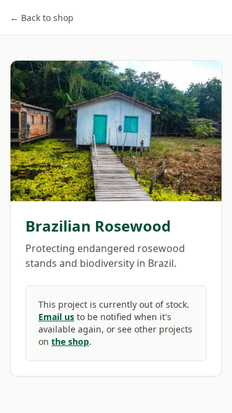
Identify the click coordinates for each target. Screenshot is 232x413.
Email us (56, 317)
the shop (70, 341)
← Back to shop (42, 18)
